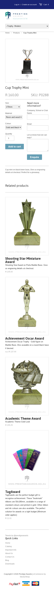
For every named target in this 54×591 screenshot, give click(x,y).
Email (29, 124)
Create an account (29, 4)
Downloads (10, 564)
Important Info (10, 550)
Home (7, 543)
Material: (8, 113)
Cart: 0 (46, 4)
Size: (7, 103)
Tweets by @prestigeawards (16, 535)
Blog (7, 560)
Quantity (8, 134)
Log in (16, 4)
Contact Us (9, 557)
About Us (9, 553)
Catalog (8, 546)
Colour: (8, 124)
